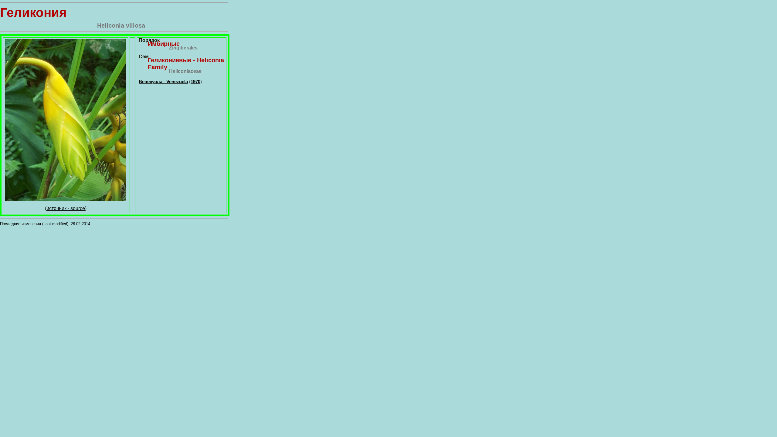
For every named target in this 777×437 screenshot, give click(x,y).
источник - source (65, 208)
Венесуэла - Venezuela (163, 81)
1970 (195, 81)
